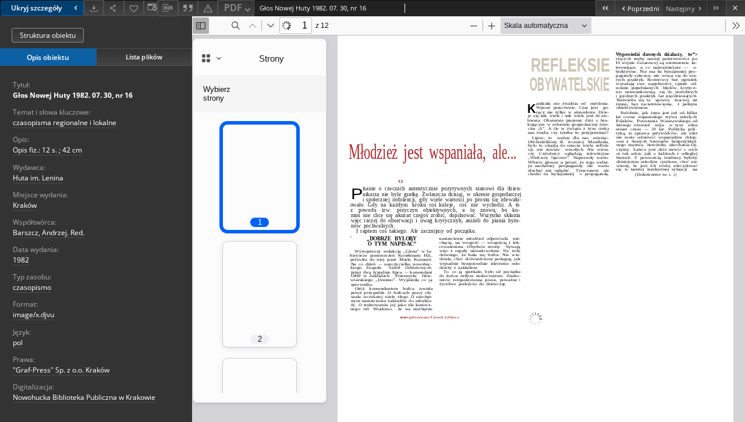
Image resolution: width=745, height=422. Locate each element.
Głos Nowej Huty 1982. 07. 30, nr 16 (73, 95)
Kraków (25, 205)
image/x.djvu (33, 315)
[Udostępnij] (113, 8)
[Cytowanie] (188, 8)
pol (18, 342)
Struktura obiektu (48, 35)
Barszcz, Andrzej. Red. (48, 232)
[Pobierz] (94, 8)
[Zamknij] (735, 8)
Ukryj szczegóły (36, 8)
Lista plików (144, 56)
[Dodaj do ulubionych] (134, 8)
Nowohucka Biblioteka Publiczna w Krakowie (84, 397)
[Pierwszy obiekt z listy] (605, 8)
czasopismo (32, 287)
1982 (21, 260)
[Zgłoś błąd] (208, 8)
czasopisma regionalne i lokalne (64, 122)
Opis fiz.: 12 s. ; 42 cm (47, 150)
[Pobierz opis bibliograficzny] (168, 8)
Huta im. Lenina (38, 178)
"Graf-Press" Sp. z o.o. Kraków (61, 370)
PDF (233, 7)
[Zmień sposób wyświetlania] (151, 8)
